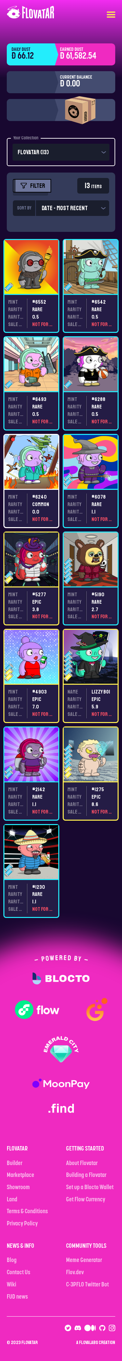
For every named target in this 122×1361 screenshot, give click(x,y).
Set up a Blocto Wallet (90, 1188)
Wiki (11, 1285)
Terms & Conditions (27, 1212)
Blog (12, 1261)
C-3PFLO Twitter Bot (87, 1285)
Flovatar (29, 1342)
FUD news (17, 1297)
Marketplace (20, 1176)
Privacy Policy (22, 1224)
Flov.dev (75, 1273)
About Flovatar (82, 1164)
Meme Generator (84, 1261)
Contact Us (18, 1273)
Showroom (18, 1188)
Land (12, 1200)
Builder (14, 1164)
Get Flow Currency (85, 1200)
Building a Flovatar (86, 1176)
